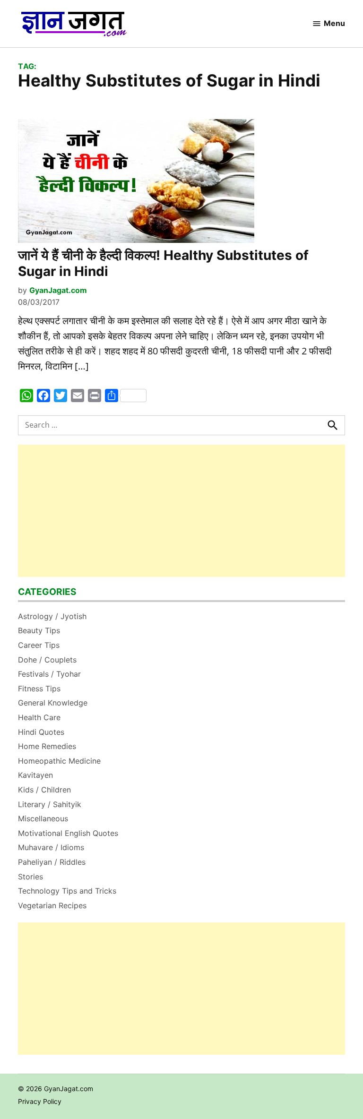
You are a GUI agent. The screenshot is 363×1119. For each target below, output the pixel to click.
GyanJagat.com (58, 290)
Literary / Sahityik (49, 804)
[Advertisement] (181, 511)
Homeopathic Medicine (59, 761)
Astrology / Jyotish (52, 616)
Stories (30, 876)
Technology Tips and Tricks (67, 890)
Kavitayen (35, 775)
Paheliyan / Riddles (52, 862)
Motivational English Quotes (68, 833)
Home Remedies (47, 746)
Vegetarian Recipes (52, 905)
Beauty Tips (39, 630)
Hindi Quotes (41, 732)
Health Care (39, 717)
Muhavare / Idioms (51, 847)
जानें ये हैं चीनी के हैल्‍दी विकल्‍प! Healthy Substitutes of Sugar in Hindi (163, 263)
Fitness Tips (39, 688)
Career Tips (39, 645)
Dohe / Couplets (47, 659)
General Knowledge (52, 702)
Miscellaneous (43, 818)
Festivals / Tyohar (49, 674)
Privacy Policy (39, 1101)
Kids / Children (44, 789)
